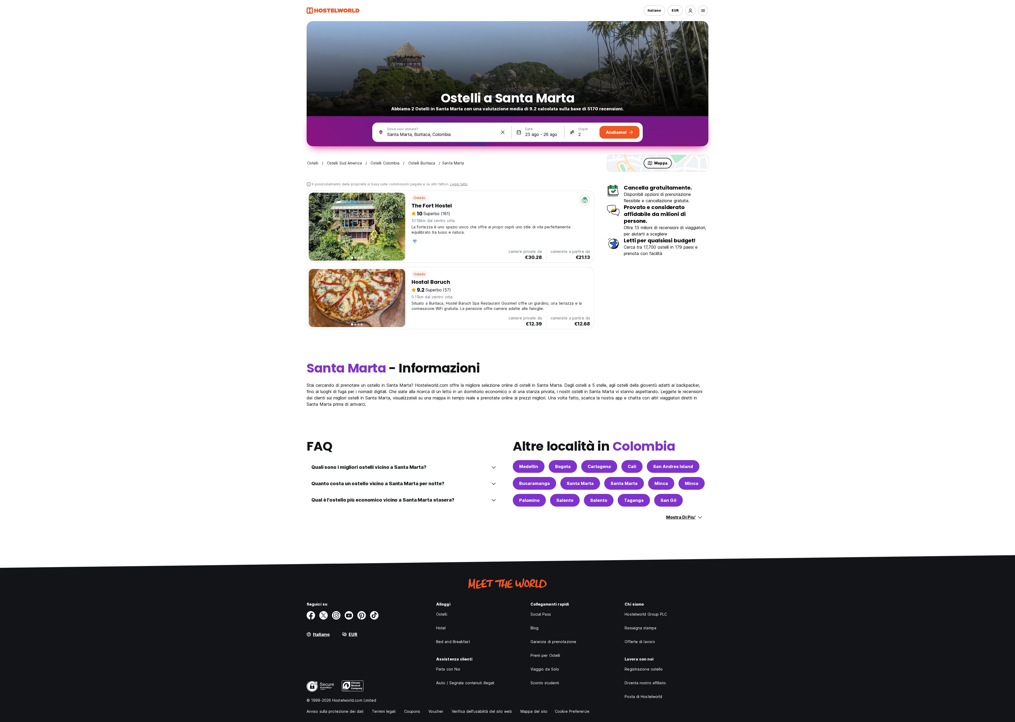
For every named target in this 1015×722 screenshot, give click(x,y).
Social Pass (540, 614)
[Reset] (502, 132)
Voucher (435, 711)
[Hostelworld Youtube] (349, 615)
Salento (564, 500)
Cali (632, 466)
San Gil (668, 500)
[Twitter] (323, 615)
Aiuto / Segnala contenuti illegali (465, 683)
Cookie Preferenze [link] (572, 711)
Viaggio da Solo (544, 669)
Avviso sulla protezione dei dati (335, 711)
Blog (534, 628)
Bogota (563, 466)
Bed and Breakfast (453, 641)
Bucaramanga (534, 483)
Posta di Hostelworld (643, 696)
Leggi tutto (459, 184)
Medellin (528, 466)
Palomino (529, 500)
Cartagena (599, 466)
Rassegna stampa (640, 628)
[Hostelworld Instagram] (336, 615)
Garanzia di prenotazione (553, 641)
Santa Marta (580, 483)
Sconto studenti (544, 683)
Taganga (634, 500)
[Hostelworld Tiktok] (374, 615)
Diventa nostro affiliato (645, 683)
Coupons (412, 711)
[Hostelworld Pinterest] (361, 615)
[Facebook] (311, 615)
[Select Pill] (690, 10)
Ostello (419, 198)
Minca (661, 483)
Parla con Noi (448, 669)
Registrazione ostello (644, 669)
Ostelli (441, 614)
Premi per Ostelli (545, 655)
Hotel (441, 628)
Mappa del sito (533, 711)
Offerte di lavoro (640, 641)
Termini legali (383, 711)
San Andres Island (673, 466)
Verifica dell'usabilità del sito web (482, 711)
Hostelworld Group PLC (646, 614)
